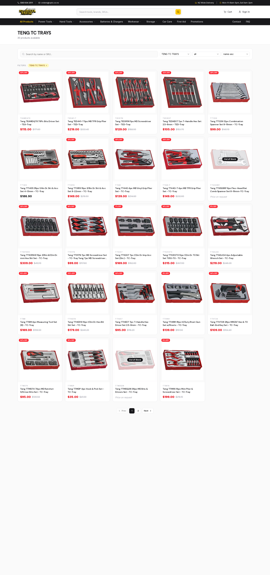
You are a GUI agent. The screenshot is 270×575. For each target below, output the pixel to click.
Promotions (197, 21)
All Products (26, 21)
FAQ (248, 21)
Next (146, 411)
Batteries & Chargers (111, 21)
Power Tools (45, 21)
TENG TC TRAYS (37, 65)
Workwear (133, 21)
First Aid (181, 21)
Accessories (86, 21)
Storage (150, 21)
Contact (236, 21)
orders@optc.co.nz (50, 3)
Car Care (167, 21)
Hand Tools (66, 21)
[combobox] (175, 54)
